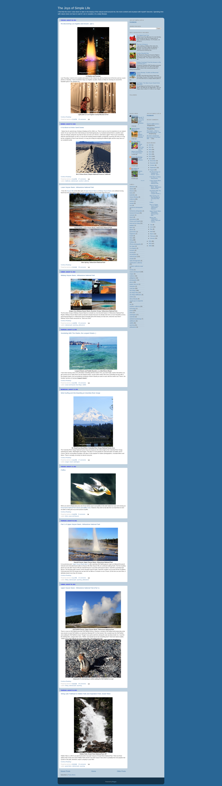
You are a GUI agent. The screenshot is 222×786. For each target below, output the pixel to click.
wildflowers (133, 321)
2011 (150, 241)
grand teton (68, 766)
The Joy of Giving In (142, 44)
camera (132, 201)
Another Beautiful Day (143, 53)
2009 (150, 245)
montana (132, 250)
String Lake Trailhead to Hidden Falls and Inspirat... (155, 220)
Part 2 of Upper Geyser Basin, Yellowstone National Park (80, 524)
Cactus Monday (134, 197)
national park (74, 181)
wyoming (75, 325)
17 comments (82, 460)
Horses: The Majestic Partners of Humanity (141, 134)
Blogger (114, 781)
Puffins (63, 470)
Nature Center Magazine (135, 129)
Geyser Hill (70, 191)
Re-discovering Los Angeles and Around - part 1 (77, 24)
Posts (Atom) (71, 775)
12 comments (82, 577)
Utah (131, 312)
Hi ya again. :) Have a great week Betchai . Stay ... (154, 132)
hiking (66, 579)
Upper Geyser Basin (91, 191)
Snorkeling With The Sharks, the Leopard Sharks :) (78, 333)
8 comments (81, 514)
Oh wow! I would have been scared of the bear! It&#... (153, 137)
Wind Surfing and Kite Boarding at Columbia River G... (155, 198)
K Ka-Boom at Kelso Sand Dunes (72, 127)
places (131, 282)
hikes (131, 238)
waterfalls (132, 316)
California (67, 181)
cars (131, 205)
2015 (150, 152)
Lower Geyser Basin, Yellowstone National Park (77, 187)
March (152, 233)
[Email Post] (88, 119)
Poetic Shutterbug (136, 157)
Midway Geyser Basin (105, 191)
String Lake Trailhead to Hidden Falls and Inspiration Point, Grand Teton (85, 694)
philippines (132, 278)
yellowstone (81, 325)
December (153, 160)
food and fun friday (135, 223)
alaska (131, 188)
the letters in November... (135, 169)
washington (76, 462)
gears (131, 227)
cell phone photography (136, 207)
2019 (150, 145)
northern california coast (136, 266)
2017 (150, 147)
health (131, 235)
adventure (132, 186)
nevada (132, 258)
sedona (132, 296)
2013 (150, 156)
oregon (67, 462)
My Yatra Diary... (136, 141)
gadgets (132, 225)
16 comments (82, 383)
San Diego (79, 384)
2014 (150, 154)
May (151, 229)
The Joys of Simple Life (74, 8)
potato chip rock (134, 284)
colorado (132, 215)
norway (132, 269)
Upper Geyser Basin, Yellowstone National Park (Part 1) (80, 588)
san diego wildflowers (135, 294)
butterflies (132, 195)
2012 (150, 158)
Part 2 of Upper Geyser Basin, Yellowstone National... (154, 207)
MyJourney (134, 116)
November (153, 163)
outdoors (132, 276)
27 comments (82, 179)
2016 (150, 149)
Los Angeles (133, 248)
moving (132, 252)
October (152, 165)
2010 (150, 243)
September (153, 167)
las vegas (132, 246)
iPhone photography (135, 244)
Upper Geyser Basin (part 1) (80, 564)
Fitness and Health (135, 221)
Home (93, 771)
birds (66, 516)
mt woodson (133, 254)
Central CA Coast (134, 213)
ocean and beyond (70, 384)
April (151, 231)
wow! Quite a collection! (153, 127)
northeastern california (136, 262)
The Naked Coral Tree (143, 35)
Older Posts (121, 771)
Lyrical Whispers (140, 159)
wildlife (84, 384)
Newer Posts (65, 771)
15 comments (82, 764)
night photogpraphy (135, 260)
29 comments (82, 267)
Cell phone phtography (136, 211)
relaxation (132, 286)
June (151, 227)
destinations (133, 219)
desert (131, 217)
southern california (84, 181)
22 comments (82, 323)
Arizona (132, 190)
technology (133, 308)
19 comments (82, 119)
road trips (132, 288)
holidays (132, 242)
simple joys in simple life (136, 301)
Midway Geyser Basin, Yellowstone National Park (78, 275)
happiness (132, 233)
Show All (142, 180)
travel (71, 462)
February (152, 236)
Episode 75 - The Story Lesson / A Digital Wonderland (141, 121)
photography (133, 280)
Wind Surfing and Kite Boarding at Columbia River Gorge (80, 393)
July (151, 224)
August (152, 169)
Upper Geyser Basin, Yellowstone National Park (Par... (155, 213)
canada (132, 203)
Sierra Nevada (134, 298)
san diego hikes (134, 292)
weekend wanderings (135, 318)
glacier (131, 229)
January (152, 238)
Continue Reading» (66, 117)
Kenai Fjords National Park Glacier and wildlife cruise (76, 507)
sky (130, 304)
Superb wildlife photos (153, 124)
